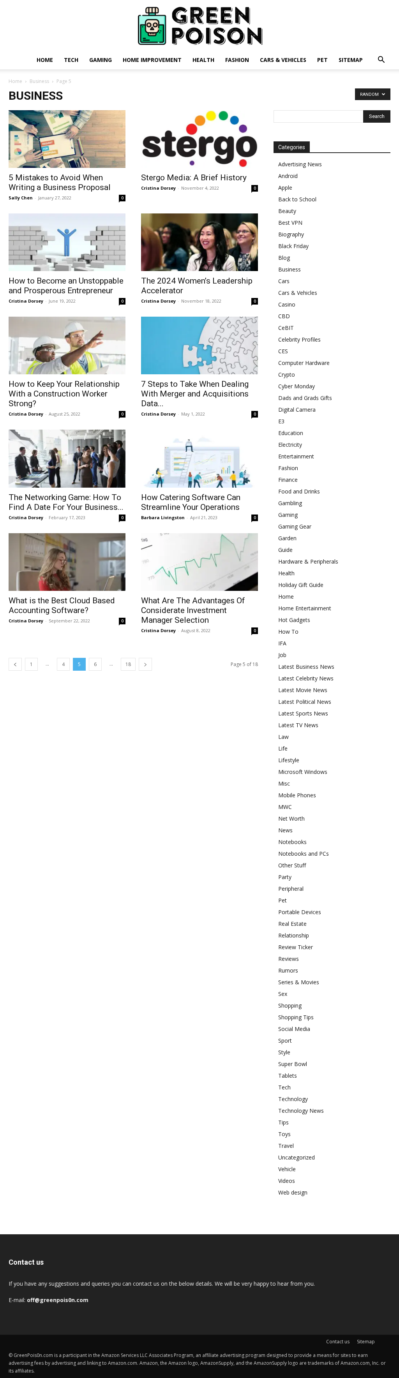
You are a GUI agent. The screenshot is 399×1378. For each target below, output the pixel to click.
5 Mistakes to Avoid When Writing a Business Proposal (60, 182)
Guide (285, 549)
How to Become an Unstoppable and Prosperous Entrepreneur (66, 285)
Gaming (100, 59)
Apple (285, 187)
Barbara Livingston (163, 517)
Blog (284, 257)
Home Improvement (152, 59)
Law (283, 736)
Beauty (287, 211)
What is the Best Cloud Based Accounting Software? (62, 605)
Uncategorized (296, 1157)
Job (282, 655)
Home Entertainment (304, 608)
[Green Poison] (199, 25)
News (285, 830)
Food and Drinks (299, 491)
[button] (381, 60)
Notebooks (292, 842)
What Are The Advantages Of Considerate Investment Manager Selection (193, 610)
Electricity (290, 444)
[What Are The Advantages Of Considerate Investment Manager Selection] (199, 562)
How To (288, 631)
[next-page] (145, 664)
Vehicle (287, 1169)
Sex (282, 993)
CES (283, 351)
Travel (286, 1145)
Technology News (301, 1110)
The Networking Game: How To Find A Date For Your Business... (66, 502)
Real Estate (292, 923)
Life (283, 748)
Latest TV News (298, 725)
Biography (291, 234)
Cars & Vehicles (283, 59)
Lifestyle (288, 760)
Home (45, 59)
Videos (286, 1180)
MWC (285, 807)
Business (39, 81)
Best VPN (290, 222)
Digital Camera (297, 409)
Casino (286, 304)
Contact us (338, 1341)
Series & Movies (298, 982)
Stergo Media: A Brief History (194, 177)
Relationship (293, 935)
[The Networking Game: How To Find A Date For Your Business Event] (67, 458)
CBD (284, 316)
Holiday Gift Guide (300, 585)
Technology (293, 1099)
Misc (284, 783)
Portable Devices (299, 912)
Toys (284, 1134)
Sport (285, 1040)
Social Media (294, 1029)
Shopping (290, 1005)
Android (288, 176)
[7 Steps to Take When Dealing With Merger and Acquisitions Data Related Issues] (199, 345)
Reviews (288, 958)
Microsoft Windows (302, 771)
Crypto (286, 374)
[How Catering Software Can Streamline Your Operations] (199, 458)
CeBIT (286, 327)
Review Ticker (295, 947)
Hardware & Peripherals (308, 561)
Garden (287, 538)
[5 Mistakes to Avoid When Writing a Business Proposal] (67, 139)
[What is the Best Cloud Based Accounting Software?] (67, 562)
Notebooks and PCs (303, 853)
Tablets (287, 1075)
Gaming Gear (294, 526)
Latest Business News (306, 666)
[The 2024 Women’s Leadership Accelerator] (199, 242)
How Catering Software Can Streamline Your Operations (190, 502)
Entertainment (296, 456)
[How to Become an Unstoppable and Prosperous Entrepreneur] (67, 242)
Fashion (237, 59)
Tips (283, 1122)
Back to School (297, 199)
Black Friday (293, 246)
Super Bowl (292, 1064)
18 (128, 664)
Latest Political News (304, 701)
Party (284, 877)
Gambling (290, 503)
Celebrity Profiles (299, 339)
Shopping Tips (296, 1017)
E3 (281, 421)
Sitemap (351, 59)
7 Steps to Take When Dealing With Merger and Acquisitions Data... (195, 393)
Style (284, 1052)
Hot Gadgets (294, 620)
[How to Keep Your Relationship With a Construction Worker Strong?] (67, 345)
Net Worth (291, 818)
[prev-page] (15, 664)
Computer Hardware (304, 363)
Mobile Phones (297, 795)
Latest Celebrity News (306, 678)
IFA (282, 643)
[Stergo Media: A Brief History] (199, 139)
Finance (288, 479)
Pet (322, 59)
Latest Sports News (303, 713)
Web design (292, 1192)
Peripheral (291, 888)
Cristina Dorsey (158, 188)
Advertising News (300, 164)
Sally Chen (21, 198)
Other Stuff (292, 865)
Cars (284, 281)
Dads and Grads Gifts (305, 398)
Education (290, 433)
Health (203, 59)
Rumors (288, 970)
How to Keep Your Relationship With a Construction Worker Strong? (64, 393)
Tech (71, 59)
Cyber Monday (296, 386)
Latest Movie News (302, 690)
